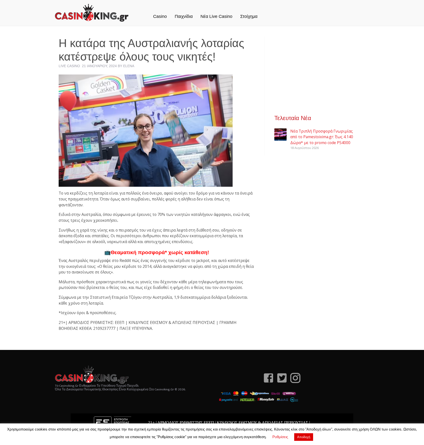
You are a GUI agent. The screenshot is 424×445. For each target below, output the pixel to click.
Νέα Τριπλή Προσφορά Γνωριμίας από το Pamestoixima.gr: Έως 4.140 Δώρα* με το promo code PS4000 (321, 136)
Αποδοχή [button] (303, 437)
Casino (160, 16)
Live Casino (69, 66)
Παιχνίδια (184, 16)
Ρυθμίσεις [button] (280, 437)
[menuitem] (160, 11)
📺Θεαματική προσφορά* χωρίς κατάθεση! (156, 252)
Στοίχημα (248, 16)
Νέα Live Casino (216, 16)
